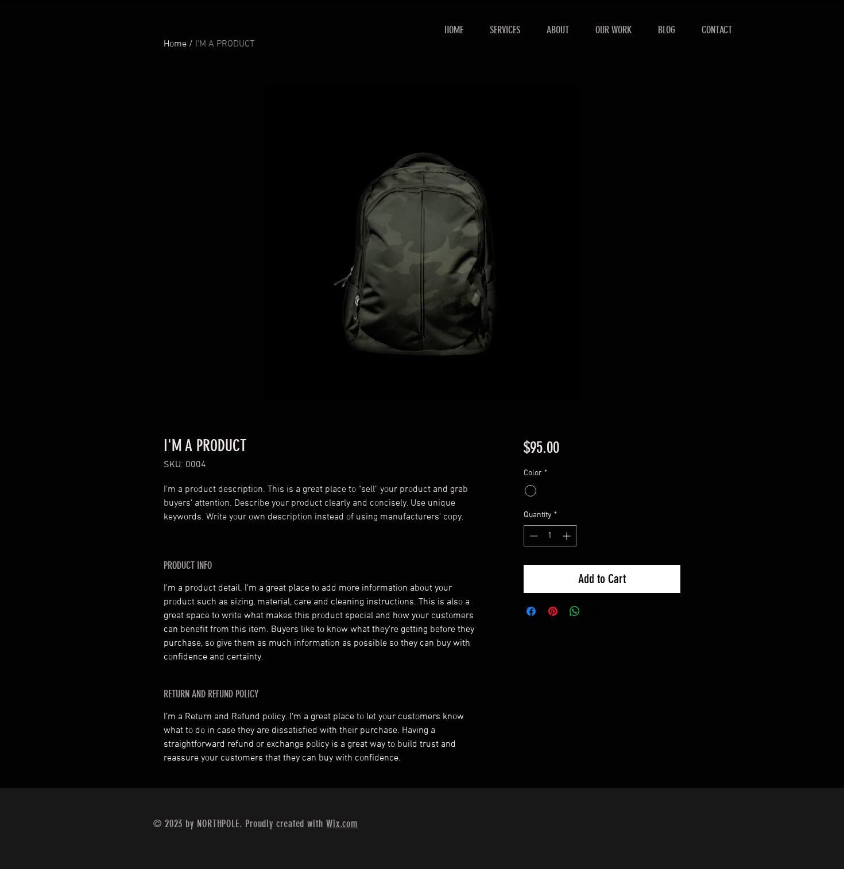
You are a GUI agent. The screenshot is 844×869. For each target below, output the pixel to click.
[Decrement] (532, 536)
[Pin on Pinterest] (553, 611)
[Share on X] (596, 611)
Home (175, 44)
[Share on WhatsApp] (575, 611)
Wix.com (342, 823)
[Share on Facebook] (531, 611)
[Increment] (567, 536)
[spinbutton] (550, 536)
